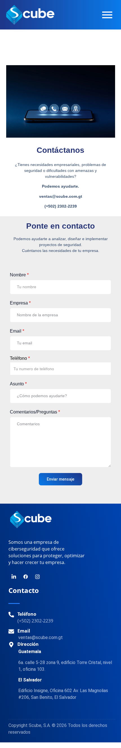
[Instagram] (37, 576)
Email (17, 331)
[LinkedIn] (13, 576)
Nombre (19, 274)
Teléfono (20, 358)
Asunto (18, 383)
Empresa (20, 303)
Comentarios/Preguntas (35, 412)
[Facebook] (25, 576)
